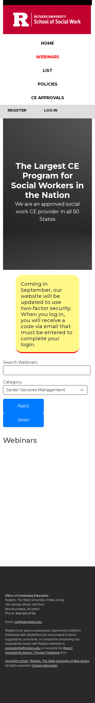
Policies (48, 84)
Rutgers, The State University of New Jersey (59, 661)
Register (17, 110)
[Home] (47, 19)
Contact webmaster (44, 665)
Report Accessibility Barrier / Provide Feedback (38, 650)
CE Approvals (47, 97)
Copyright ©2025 (16, 661)
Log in (50, 110)
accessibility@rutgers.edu (23, 648)
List (47, 70)
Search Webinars (20, 362)
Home (47, 43)
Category (12, 382)
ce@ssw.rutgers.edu (28, 622)
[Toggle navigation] (3, 35)
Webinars (47, 57)
